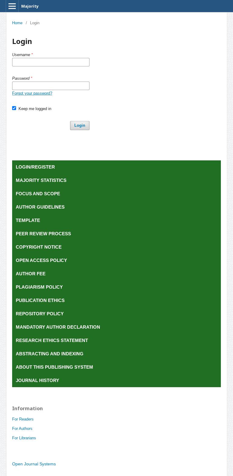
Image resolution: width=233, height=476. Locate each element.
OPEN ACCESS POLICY (42, 260)
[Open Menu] (12, 6)
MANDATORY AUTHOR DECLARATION (58, 327)
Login (79, 125)
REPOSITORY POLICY (40, 313)
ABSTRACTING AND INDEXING (50, 353)
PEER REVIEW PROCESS (44, 233)
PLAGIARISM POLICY (40, 287)
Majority (30, 6)
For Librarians (24, 438)
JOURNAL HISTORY (38, 380)
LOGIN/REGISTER (35, 166)
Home (17, 23)
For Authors (22, 428)
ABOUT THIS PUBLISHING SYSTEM (55, 367)
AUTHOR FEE (31, 273)
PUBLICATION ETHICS (41, 300)
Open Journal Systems (34, 463)
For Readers (23, 419)
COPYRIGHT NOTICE (39, 247)
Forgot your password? (32, 93)
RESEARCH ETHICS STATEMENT (52, 340)
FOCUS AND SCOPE (38, 193)
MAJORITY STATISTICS (41, 180)
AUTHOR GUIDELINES (40, 207)
